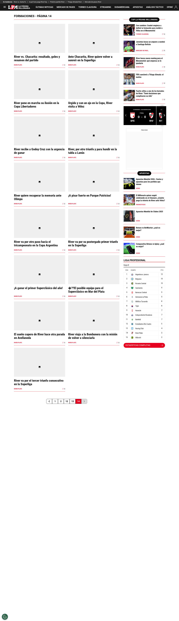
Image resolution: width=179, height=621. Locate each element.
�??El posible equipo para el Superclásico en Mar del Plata (86, 289)
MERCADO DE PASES (66, 7)
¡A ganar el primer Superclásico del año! (38, 288)
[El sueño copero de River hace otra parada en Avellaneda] (39, 320)
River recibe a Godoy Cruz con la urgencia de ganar (39, 151)
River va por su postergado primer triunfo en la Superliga (93, 243)
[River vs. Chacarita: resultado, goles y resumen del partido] (39, 43)
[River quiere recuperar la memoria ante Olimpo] (39, 182)
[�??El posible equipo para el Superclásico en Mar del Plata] (93, 274)
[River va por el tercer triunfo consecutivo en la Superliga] (39, 367)
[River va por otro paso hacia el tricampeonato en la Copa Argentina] (39, 228)
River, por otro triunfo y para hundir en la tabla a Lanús (92, 151)
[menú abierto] (4, 8)
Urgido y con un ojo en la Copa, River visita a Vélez (90, 104)
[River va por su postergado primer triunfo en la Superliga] (93, 228)
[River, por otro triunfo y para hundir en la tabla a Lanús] (93, 135)
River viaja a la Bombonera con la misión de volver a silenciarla (92, 336)
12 (67, 401)
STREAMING (105, 7)
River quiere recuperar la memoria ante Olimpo (37, 197)
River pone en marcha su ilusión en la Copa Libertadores (36, 104)
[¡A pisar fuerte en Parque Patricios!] (93, 182)
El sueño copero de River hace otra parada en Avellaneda (39, 336)
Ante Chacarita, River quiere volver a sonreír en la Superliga (90, 58)
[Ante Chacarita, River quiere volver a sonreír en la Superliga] (93, 43)
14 (78, 401)
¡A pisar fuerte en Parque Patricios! (89, 195)
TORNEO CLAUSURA (87, 7)
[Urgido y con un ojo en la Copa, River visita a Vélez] (93, 89)
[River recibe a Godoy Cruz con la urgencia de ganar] (39, 135)
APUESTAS (138, 7)
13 (72, 401)
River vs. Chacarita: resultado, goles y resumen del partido (37, 58)
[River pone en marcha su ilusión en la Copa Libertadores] (39, 89)
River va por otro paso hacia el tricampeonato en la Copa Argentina (36, 243)
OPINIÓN (171, 7)
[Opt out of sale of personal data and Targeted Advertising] (5, 617)
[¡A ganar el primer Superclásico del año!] (39, 274)
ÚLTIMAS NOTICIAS (44, 7)
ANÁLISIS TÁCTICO (154, 7)
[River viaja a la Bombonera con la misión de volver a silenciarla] (93, 320)
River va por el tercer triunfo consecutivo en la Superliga (38, 382)
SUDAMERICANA (121, 7)
